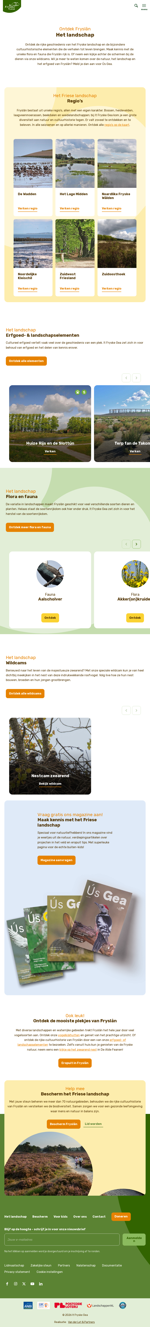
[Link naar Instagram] (15, 1284)
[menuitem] (134, 6)
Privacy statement (17, 1272)
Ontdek (50, 618)
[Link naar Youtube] (32, 1284)
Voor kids (61, 1216)
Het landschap (15, 1216)
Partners (64, 1265)
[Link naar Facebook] (7, 1284)
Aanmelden (134, 1239)
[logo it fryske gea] (12, 6)
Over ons (80, 1216)
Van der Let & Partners (81, 1322)
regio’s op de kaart (116, 125)
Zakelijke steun (41, 1265)
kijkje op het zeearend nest (78, 1049)
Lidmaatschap (14, 1265)
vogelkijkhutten (69, 1035)
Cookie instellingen (50, 1272)
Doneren (121, 1216)
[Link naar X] (24, 1284)
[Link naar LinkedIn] (41, 1284)
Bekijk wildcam (50, 783)
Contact (99, 1216)
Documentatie (112, 1265)
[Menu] (144, 5)
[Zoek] (134, 6)
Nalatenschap (85, 1265)
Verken (50, 451)
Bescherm (40, 1216)
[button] (136, 544)
